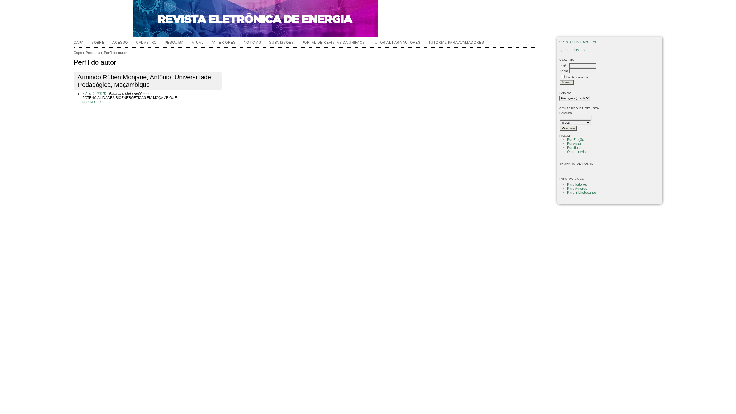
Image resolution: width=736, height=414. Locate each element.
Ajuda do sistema (572, 50)
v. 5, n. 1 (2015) (94, 94)
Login (563, 65)
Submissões (281, 43)
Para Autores (577, 189)
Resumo (88, 101)
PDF (99, 101)
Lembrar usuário (577, 77)
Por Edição (575, 140)
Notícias (252, 43)
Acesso (120, 43)
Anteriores (224, 43)
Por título (574, 148)
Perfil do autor (115, 53)
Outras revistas (578, 152)
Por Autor (574, 144)
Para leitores (577, 185)
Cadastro (146, 43)
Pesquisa (174, 43)
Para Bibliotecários (582, 193)
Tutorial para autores (397, 43)
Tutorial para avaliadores (456, 43)
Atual (198, 43)
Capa (78, 43)
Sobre (97, 43)
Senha (564, 70)
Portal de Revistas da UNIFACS (333, 43)
